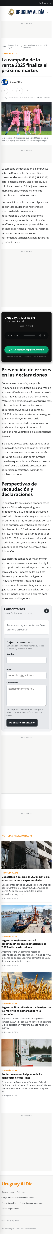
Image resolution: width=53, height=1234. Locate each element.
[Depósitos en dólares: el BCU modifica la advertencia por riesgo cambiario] (26, 855)
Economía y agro (13, 46)
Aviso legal (21, 1192)
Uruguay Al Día (16, 82)
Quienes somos (7, 1192)
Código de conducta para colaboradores (17, 1197)
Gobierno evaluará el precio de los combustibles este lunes (21, 1076)
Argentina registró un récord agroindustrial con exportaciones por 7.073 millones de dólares (23, 944)
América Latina (45, 3)
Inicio (3, 46)
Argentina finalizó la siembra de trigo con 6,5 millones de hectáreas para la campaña (26, 1011)
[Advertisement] (26, 30)
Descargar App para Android (29, 349)
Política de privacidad (10, 1208)
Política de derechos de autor (31, 1203)
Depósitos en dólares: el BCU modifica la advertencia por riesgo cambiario (25, 878)
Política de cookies (8, 1203)
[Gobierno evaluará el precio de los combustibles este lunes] (26, 1052)
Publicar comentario (22, 722)
